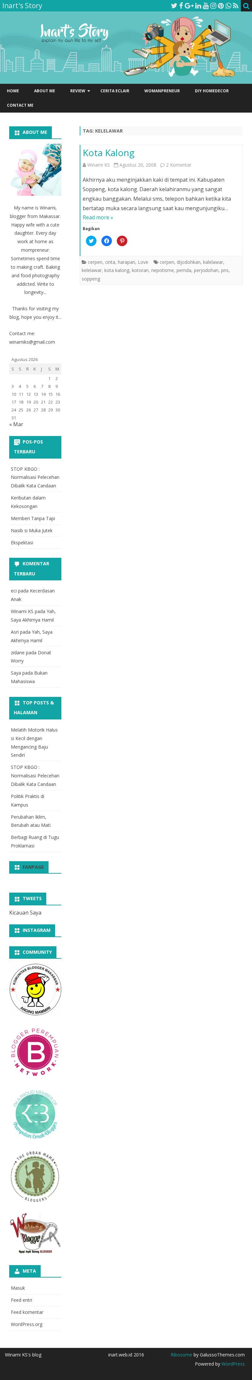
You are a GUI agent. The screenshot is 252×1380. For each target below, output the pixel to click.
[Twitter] (174, 5)
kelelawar (92, 270)
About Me (44, 91)
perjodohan (206, 270)
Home (13, 91)
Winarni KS (98, 165)
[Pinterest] (221, 5)
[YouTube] (206, 5)
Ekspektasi (22, 542)
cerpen (95, 262)
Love (143, 262)
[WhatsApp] (228, 5)
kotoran (140, 270)
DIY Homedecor (212, 91)
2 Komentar (178, 165)
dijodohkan (188, 262)
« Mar (16, 424)
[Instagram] (213, 5)
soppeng (91, 279)
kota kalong (116, 270)
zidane (18, 652)
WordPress (232, 1364)
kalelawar (213, 262)
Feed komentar (27, 1312)
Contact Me (20, 105)
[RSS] (236, 5)
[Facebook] (181, 5)
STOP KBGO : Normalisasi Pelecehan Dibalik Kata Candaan (35, 477)
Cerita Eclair (114, 91)
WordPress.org (26, 1324)
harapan (126, 262)
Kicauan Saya (25, 912)
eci (14, 591)
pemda (184, 270)
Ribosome (181, 1355)
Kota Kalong (109, 152)
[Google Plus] (189, 5)
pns (225, 270)
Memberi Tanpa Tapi (33, 518)
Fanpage (33, 867)
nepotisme (162, 270)
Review (77, 91)
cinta (110, 262)
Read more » (98, 217)
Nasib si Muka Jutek (31, 530)
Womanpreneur (162, 91)
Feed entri (21, 1300)
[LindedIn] (198, 5)
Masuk (18, 1288)
